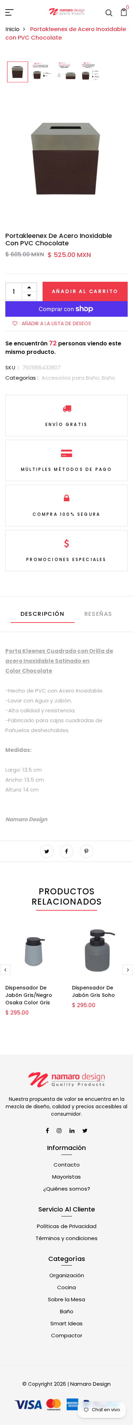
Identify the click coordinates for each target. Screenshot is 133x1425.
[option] (17, 72)
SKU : (12, 367)
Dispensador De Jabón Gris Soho (93, 991)
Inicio (12, 29)
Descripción (43, 614)
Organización (66, 1275)
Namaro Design (90, 1384)
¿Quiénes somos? (66, 1188)
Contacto (67, 1164)
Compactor (66, 1335)
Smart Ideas (66, 1323)
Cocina (66, 1287)
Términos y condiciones (66, 1238)
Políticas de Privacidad (66, 1226)
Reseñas (98, 614)
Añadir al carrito (85, 291)
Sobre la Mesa (66, 1299)
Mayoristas (66, 1176)
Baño (108, 377)
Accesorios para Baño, (71, 377)
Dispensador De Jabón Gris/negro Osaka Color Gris (28, 995)
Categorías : (21, 377)
